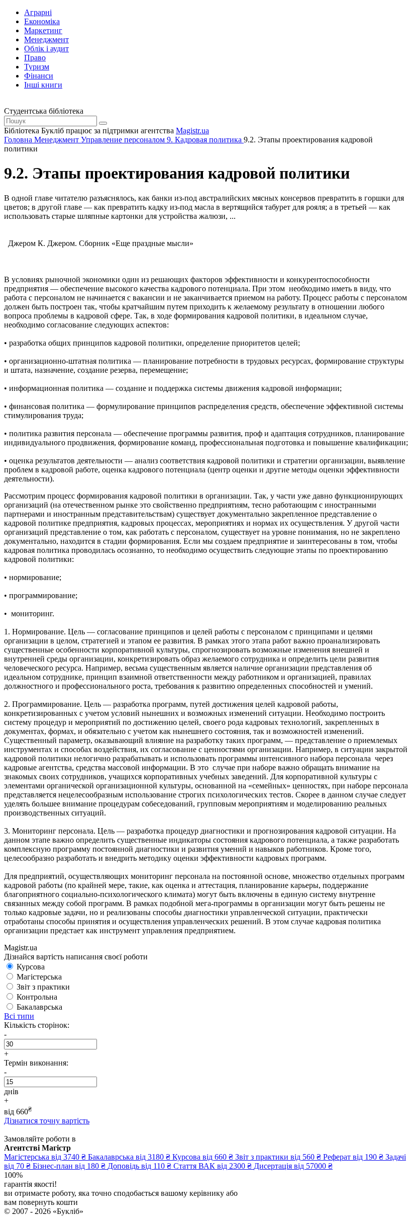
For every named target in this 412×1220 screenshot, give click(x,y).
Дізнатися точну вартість (46, 1120)
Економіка (42, 21)
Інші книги (43, 84)
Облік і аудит (46, 48)
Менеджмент (46, 39)
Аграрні (38, 12)
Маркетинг (43, 30)
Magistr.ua (192, 130)
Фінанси (38, 75)
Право (35, 57)
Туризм (36, 66)
